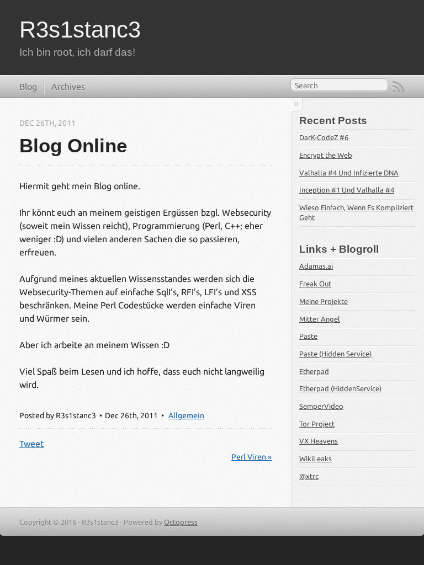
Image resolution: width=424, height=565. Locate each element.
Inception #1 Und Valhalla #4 (346, 190)
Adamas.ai (316, 266)
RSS (399, 87)
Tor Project (317, 424)
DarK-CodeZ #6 (323, 137)
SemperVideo (321, 406)
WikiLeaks (315, 458)
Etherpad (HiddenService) (340, 388)
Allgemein (186, 415)
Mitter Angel (319, 319)
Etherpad (314, 371)
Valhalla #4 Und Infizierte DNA (349, 173)
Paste (308, 336)
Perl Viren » (251, 456)
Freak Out (315, 283)
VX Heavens (318, 441)
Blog (28, 87)
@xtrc (309, 476)
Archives (68, 87)
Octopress (181, 522)
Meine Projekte (323, 301)
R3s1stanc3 (80, 29)
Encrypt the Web (325, 155)
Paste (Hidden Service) (335, 354)
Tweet (31, 444)
